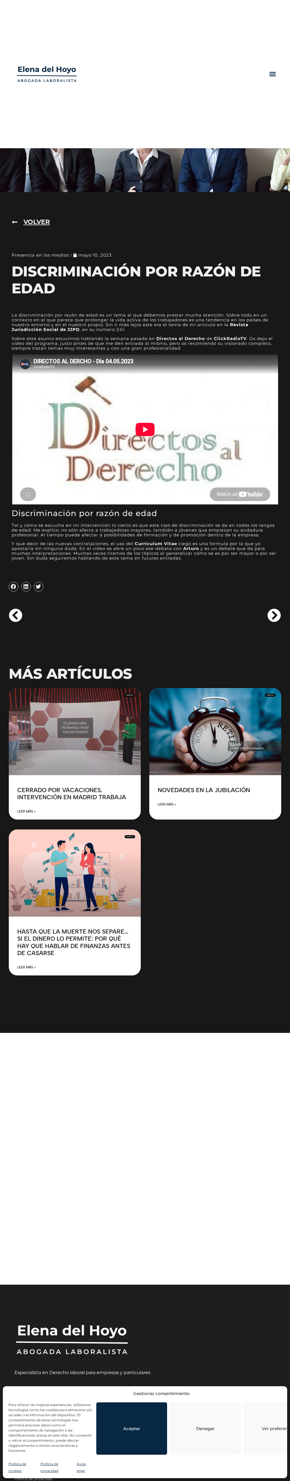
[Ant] (77, 615)
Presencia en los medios (40, 255)
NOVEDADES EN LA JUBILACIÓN (204, 790)
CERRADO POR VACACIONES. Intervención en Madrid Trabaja (71, 793)
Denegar (205, 1428)
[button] (272, 74)
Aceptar (131, 1428)
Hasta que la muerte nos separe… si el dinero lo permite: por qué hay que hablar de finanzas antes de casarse (73, 942)
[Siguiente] (213, 615)
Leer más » (26, 811)
